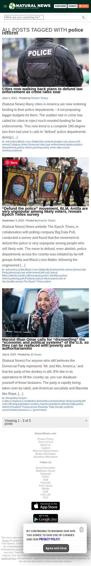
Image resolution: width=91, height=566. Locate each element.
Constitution (29, 401)
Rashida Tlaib (46, 406)
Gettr (45, 479)
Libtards (12, 275)
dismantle (42, 401)
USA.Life (45, 494)
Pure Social (45, 485)
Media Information (45, 453)
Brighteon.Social (45, 470)
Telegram (45, 473)
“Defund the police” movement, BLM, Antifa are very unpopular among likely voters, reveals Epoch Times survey (45, 211)
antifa (21, 269)
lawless (70, 144)
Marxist (65, 404)
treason (23, 409)
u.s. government (37, 409)
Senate (59, 406)
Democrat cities (37, 144)
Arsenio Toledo (46, 220)
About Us (45, 445)
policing (37, 147)
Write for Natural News (45, 450)
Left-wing (12, 404)
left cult (45, 272)
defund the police (62, 269)
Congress (16, 401)
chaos (71, 141)
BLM (49, 269)
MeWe (45, 488)
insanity (77, 401)
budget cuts (61, 141)
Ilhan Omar (65, 401)
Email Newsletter (45, 467)
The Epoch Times (33, 281)
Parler (45, 476)
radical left (41, 278)
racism (33, 406)
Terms (5, 540)
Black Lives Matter (28, 141)
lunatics (22, 275)
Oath (73, 404)
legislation (24, 404)
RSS (45, 497)
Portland (29, 278)
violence (17, 150)
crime (24, 144)
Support (45, 447)
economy (53, 401)
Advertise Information (45, 456)
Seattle (11, 281)
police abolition (51, 275)
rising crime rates (52, 147)
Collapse (15, 144)
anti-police (12, 141)
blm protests (47, 141)
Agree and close (56, 548)
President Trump (19, 406)
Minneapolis (34, 275)
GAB (45, 491)
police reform (24, 147)
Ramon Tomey (39, 98)
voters (47, 281)
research (53, 278)
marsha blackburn (50, 404)
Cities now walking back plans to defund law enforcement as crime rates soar (42, 90)
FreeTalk (46, 482)
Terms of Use (45, 442)
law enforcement (55, 144)
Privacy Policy (45, 439)
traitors (14, 409)
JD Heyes (35, 354)
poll (22, 278)
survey (19, 281)
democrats (14, 272)
